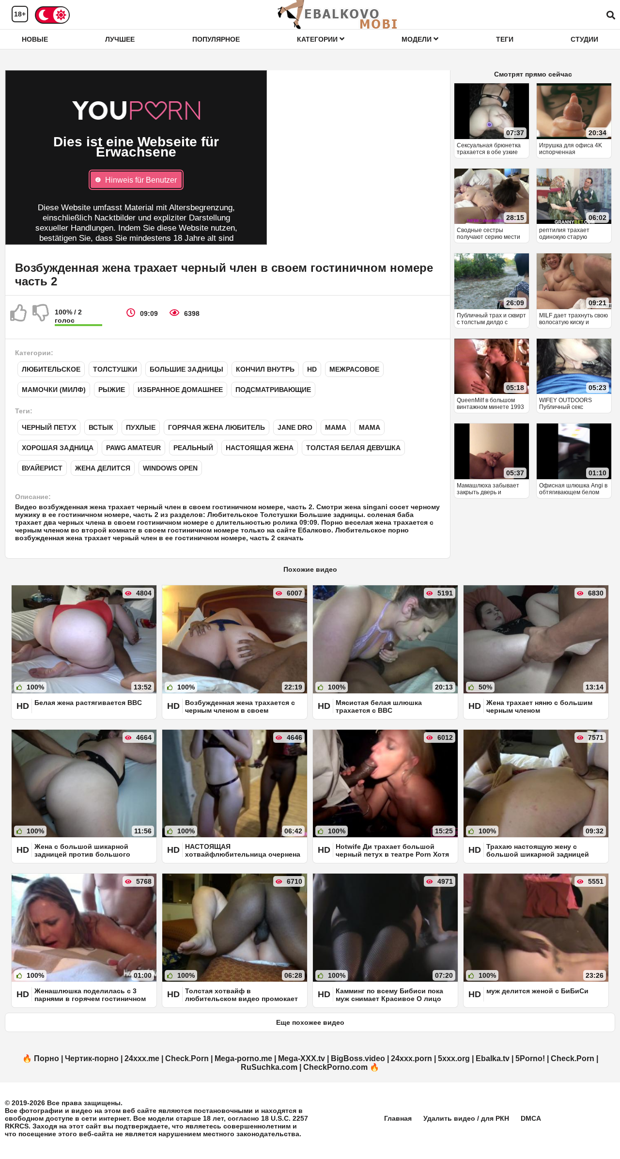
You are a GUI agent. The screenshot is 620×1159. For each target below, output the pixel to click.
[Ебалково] (338, 14)
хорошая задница (57, 448)
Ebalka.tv (493, 1058)
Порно (46, 1058)
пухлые (140, 427)
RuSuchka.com (269, 1067)
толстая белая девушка (353, 448)
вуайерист (42, 468)
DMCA (531, 1118)
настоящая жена (260, 448)
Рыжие (111, 389)
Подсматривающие (273, 389)
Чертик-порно (92, 1058)
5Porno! (530, 1058)
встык (101, 427)
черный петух (49, 427)
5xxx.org (454, 1058)
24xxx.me (141, 1058)
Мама (335, 427)
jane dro (295, 427)
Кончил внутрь (265, 369)
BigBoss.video (358, 1058)
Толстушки (115, 369)
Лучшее (120, 39)
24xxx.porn (411, 1058)
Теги (504, 39)
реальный (193, 448)
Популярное (216, 39)
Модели (418, 39)
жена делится (102, 468)
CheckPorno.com (335, 1067)
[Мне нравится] (19, 316)
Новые (35, 39)
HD (312, 369)
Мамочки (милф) (54, 389)
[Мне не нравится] (41, 316)
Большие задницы (186, 369)
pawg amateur (133, 448)
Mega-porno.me (243, 1058)
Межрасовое (354, 369)
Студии (584, 39)
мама (369, 427)
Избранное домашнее (180, 389)
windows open (170, 468)
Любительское (51, 369)
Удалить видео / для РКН (466, 1118)
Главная (398, 1118)
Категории (318, 39)
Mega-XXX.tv (301, 1058)
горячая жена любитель (216, 427)
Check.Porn (187, 1058)
